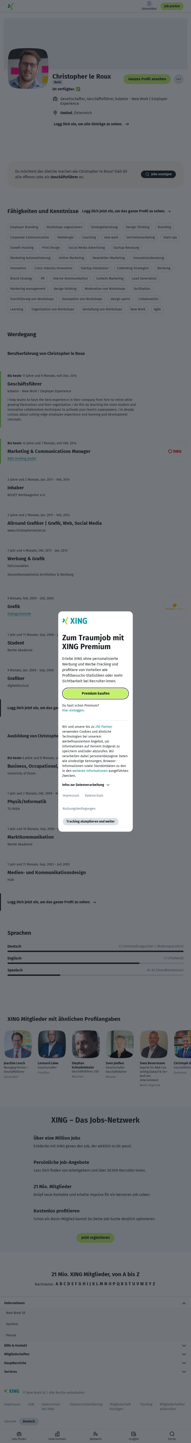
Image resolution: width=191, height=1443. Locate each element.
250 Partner (103, 727)
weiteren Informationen (90, 771)
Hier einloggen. (73, 710)
